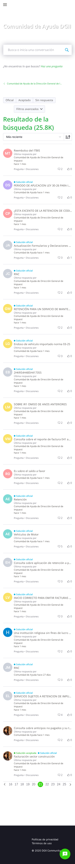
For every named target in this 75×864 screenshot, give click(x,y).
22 (47, 784)
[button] (9, 100)
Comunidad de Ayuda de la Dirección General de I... (34, 83)
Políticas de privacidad (45, 839)
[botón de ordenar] (68, 137)
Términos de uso (42, 843)
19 (28, 784)
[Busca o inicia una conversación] (66, 49)
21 (40, 784)
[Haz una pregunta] (65, 854)
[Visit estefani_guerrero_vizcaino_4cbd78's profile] (7, 730)
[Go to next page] (70, 784)
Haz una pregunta (51, 66)
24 (58, 784)
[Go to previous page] (4, 784)
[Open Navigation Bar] (6, 5)
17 (16, 784)
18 (22, 784)
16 (10, 784)
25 (64, 784)
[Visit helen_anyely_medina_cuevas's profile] (7, 632)
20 (33, 784)
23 (53, 784)
